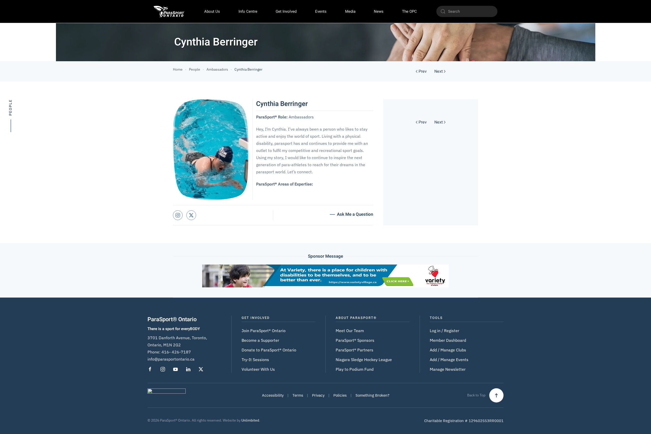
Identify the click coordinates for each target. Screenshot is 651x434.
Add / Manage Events (449, 359)
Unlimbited (250, 420)
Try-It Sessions (255, 359)
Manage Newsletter (448, 369)
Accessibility (273, 395)
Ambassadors (301, 116)
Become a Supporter (260, 340)
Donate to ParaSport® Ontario (269, 349)
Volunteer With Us (258, 369)
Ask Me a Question (355, 214)
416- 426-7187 (176, 351)
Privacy (318, 395)
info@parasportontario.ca (171, 359)
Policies (340, 395)
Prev (423, 71)
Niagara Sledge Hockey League (364, 359)
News (378, 11)
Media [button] (350, 11)
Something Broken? (372, 395)
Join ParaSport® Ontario (264, 330)
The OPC (409, 11)
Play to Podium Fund (355, 369)
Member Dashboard (448, 340)
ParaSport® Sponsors (355, 340)
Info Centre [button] (248, 11)
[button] (496, 395)
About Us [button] (212, 11)
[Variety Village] (325, 275)
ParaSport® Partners (354, 349)
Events (321, 11)
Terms (297, 395)
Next (438, 71)
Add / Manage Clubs (448, 349)
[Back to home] (169, 11)
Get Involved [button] (286, 11)
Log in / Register (444, 330)
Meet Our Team (350, 330)
